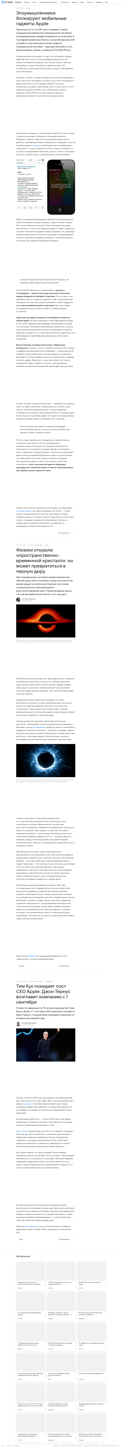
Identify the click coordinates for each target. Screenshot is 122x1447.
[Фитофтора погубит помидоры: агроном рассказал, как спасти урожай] (91, 1428)
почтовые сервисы (24, 511)
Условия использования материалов (71, 1445)
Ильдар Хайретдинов (29, 1023)
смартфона (36, 145)
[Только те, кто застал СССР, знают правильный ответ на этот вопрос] (30, 1397)
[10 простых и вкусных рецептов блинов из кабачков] (91, 1306)
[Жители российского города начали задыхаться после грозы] (61, 1428)
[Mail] (3, 2)
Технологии (48, 981)
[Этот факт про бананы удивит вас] (91, 1367)
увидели (31, 956)
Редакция (56, 1445)
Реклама (16, 1445)
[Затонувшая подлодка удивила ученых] (30, 1306)
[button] (30, 184)
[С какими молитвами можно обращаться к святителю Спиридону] (30, 1336)
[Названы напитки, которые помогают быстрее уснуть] (61, 1397)
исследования (39, 727)
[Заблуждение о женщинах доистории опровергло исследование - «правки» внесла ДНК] (30, 1428)
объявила (27, 1104)
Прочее (28, 8)
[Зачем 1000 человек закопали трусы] (91, 1276)
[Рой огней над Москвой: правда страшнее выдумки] (61, 1336)
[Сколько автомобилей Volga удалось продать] (61, 1367)
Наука (46, 545)
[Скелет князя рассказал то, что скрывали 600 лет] (61, 1276)
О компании (9, 1445)
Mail (3, 1445)
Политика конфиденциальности (110, 1445)
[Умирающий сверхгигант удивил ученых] (91, 1397)
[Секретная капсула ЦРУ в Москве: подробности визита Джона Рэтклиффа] (30, 1367)
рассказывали (31, 1226)
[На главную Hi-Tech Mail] (8, 2)
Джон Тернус (21, 1131)
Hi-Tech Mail (38, 545)
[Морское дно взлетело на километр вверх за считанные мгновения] (30, 1276)
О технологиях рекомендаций (91, 1445)
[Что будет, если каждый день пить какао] (91, 1336)
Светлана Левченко (28, 599)
